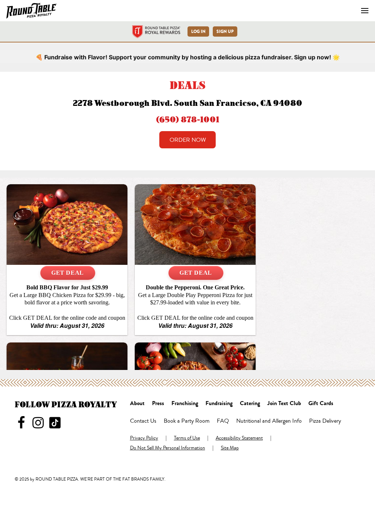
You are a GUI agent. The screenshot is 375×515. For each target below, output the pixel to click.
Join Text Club (284, 403)
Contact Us (143, 421)
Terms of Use (187, 438)
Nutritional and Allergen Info (269, 421)
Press (158, 403)
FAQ (223, 421)
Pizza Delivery (325, 421)
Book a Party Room (186, 421)
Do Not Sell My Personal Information (167, 448)
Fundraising (219, 403)
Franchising (184, 403)
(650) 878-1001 (187, 119)
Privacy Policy (144, 438)
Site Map (230, 448)
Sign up (225, 31)
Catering (250, 403)
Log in (198, 31)
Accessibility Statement (239, 438)
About (137, 403)
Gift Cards (320, 403)
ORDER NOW (188, 140)
